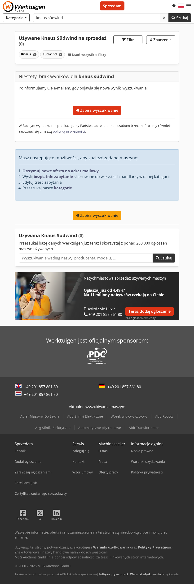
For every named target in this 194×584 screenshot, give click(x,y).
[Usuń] (164, 17)
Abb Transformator (144, 427)
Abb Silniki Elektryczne (85, 416)
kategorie (63, 188)
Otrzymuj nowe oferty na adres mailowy (60, 171)
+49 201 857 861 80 (41, 386)
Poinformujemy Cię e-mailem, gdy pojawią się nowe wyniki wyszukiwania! (83, 88)
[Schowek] (174, 5)
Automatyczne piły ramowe (99, 427)
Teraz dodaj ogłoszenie (149, 311)
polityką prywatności (69, 131)
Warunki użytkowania (145, 574)
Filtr (130, 39)
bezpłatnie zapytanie (53, 176)
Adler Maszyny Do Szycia (39, 416)
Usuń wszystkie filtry (88, 54)
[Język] (181, 5)
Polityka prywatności (113, 574)
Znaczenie (162, 39)
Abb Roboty (164, 416)
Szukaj (181, 17)
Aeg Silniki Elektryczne (53, 427)
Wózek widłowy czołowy (129, 416)
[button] (188, 5)
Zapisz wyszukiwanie (98, 110)
